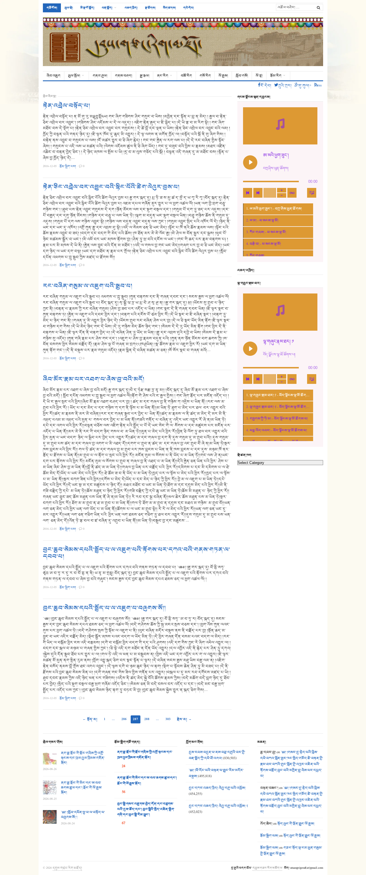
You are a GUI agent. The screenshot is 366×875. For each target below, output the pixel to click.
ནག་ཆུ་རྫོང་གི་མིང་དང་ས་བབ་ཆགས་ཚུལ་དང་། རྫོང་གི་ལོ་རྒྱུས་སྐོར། (81, 788)
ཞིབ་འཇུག (53, 76)
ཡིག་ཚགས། (169, 7)
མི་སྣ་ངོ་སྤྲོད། (87, 7)
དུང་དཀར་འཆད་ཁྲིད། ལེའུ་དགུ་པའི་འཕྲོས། (217, 788)
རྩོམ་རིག (275, 76)
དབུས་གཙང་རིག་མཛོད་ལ (267, 867)
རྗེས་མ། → (184, 719)
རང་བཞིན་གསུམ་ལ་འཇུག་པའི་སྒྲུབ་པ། (87, 286)
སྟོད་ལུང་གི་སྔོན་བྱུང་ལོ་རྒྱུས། (295, 824)
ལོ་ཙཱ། (259, 76)
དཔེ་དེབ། (188, 7)
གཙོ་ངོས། (52, 7)
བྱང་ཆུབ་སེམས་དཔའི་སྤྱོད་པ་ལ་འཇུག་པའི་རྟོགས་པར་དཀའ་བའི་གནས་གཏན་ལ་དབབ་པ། (136, 553)
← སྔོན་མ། (90, 719)
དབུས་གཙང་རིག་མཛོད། (67, 867)
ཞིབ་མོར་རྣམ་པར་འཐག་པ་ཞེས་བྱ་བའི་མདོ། (93, 379)
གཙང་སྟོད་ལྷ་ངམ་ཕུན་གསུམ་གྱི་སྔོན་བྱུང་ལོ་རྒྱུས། (291, 851)
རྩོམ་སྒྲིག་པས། (269, 836)
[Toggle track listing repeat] (292, 193)
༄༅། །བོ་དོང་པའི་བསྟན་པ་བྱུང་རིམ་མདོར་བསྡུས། (216, 773)
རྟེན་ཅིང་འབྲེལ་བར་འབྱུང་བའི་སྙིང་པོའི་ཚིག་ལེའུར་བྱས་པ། (111, 187)
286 (124, 719)
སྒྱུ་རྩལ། (144, 76)
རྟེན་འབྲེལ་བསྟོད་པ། (66, 105)
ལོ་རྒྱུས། (223, 76)
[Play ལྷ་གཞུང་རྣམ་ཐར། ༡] (250, 349)
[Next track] (257, 193)
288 (147, 719)
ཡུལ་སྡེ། (69, 7)
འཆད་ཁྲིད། (131, 7)
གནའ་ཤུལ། (100, 76)
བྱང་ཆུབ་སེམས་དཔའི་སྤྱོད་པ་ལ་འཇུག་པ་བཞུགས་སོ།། (104, 608)
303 (168, 719)
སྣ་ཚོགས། (150, 7)
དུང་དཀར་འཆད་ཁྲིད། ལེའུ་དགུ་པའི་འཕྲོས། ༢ (218, 806)
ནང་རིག (162, 76)
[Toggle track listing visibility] (311, 193)
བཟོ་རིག (186, 76)
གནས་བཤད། (123, 76)
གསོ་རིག (205, 76)
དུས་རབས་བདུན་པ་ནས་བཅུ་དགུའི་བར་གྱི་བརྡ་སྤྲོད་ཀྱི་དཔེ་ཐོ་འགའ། (217, 755)
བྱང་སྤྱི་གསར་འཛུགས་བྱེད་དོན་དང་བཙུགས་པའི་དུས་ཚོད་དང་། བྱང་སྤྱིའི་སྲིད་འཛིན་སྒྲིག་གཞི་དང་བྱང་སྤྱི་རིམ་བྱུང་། (145, 809)
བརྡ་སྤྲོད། (107, 7)
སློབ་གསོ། (242, 76)
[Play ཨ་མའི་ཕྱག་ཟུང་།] (250, 162)
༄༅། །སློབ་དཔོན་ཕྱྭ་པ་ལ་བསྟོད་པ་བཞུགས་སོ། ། (83, 814)
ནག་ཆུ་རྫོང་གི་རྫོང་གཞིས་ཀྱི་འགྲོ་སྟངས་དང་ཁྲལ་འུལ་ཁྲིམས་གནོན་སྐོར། (83, 758)
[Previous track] (247, 193)
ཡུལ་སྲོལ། (74, 76)
